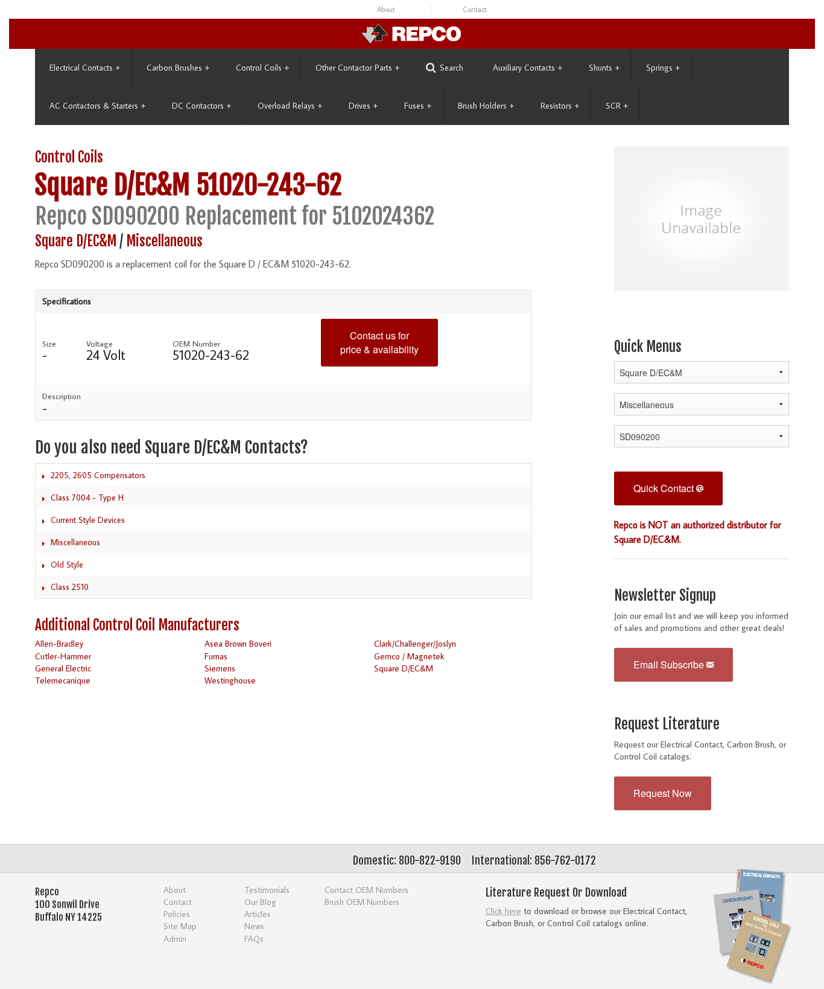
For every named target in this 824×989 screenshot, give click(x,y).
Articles (257, 914)
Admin (174, 938)
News (254, 926)
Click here (503, 911)
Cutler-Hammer (63, 656)
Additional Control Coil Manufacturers (137, 625)
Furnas (215, 656)
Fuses (417, 105)
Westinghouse (230, 680)
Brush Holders (486, 105)
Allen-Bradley (59, 643)
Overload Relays (290, 105)
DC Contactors (201, 105)
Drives (363, 105)
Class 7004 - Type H (87, 497)
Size (49, 343)
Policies (176, 914)
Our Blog (260, 901)
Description (61, 396)
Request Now (662, 793)
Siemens (219, 668)
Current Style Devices (88, 519)
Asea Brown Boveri (237, 643)
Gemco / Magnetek (409, 656)
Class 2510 (70, 586)
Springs (663, 67)
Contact (475, 9)
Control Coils (262, 67)
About (386, 9)
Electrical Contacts (84, 67)
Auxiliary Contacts (527, 67)
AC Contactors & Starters (97, 105)
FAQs (254, 938)
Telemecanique (62, 680)
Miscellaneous (164, 241)
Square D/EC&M (112, 185)
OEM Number (196, 343)
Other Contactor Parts (357, 67)
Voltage (99, 343)
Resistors (559, 105)
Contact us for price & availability (379, 342)
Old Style (67, 564)
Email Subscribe (669, 664)
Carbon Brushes (178, 67)
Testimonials (267, 889)
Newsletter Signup (665, 595)
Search (451, 67)
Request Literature (667, 724)
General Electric (63, 668)
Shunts (604, 67)
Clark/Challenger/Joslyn (415, 643)
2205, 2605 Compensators (98, 475)
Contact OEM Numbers (366, 889)
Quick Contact (664, 488)
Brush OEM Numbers (362, 901)
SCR (617, 105)
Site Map (180, 926)
